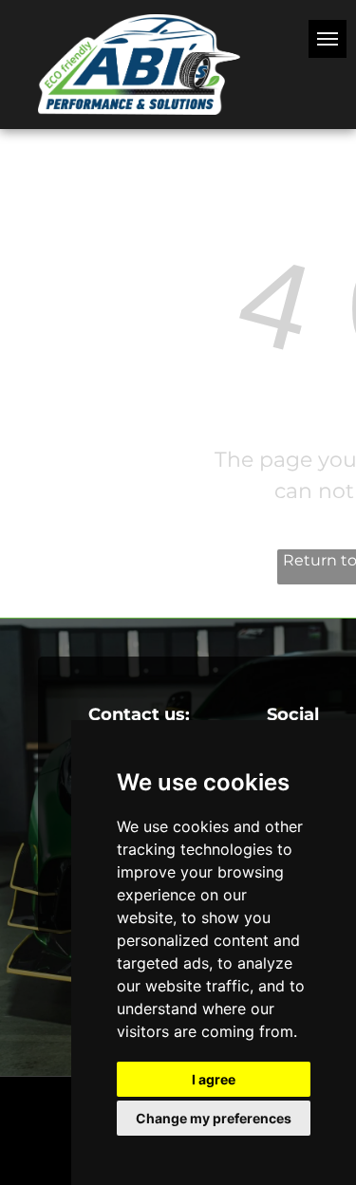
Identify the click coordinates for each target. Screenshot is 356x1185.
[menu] (328, 39)
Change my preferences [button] (213, 1118)
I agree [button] (213, 1079)
